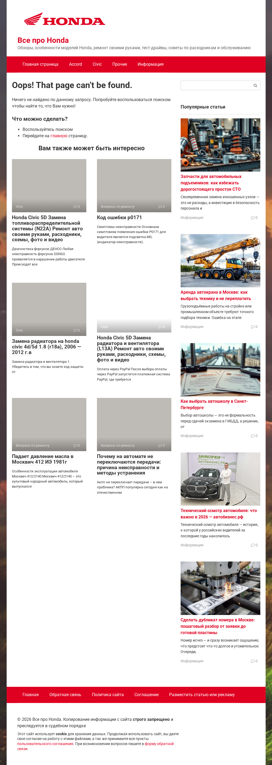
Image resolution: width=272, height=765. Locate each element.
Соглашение (146, 694)
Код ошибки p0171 (119, 217)
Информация (151, 64)
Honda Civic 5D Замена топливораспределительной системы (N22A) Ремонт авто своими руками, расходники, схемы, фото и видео (47, 228)
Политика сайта (108, 694)
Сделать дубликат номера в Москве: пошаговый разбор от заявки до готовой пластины (218, 626)
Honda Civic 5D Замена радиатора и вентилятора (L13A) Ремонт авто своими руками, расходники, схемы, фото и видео (131, 349)
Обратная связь (65, 694)
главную (58, 135)
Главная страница (40, 64)
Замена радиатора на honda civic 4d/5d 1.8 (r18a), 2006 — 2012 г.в (46, 346)
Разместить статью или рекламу (202, 694)
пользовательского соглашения (45, 744)
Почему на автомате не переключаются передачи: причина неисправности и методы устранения (129, 464)
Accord (75, 64)
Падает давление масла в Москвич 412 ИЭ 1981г (43, 459)
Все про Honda (43, 40)
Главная (31, 694)
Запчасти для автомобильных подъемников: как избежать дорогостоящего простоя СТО (211, 183)
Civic (97, 64)
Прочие (119, 64)
